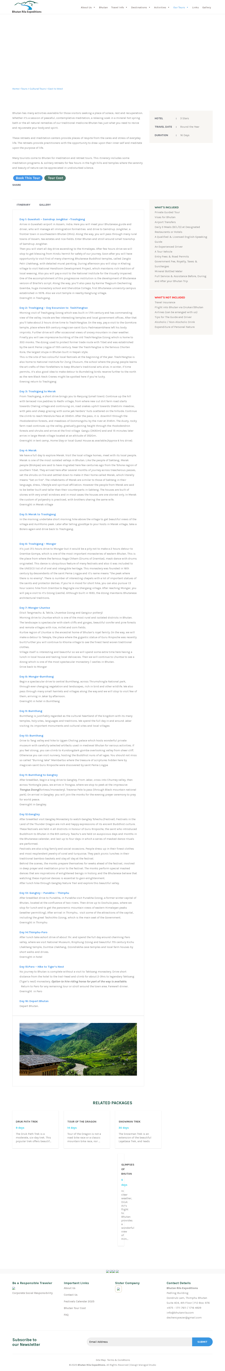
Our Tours (179, 7)
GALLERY (45, 204)
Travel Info (117, 7)
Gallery (206, 7)
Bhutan (103, 7)
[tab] (23, 205)
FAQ (66, 1314)
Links (195, 7)
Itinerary (23, 204)
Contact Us (71, 1294)
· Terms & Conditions (118, 1360)
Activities (160, 7)
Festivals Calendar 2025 (79, 1301)
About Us (86, 7)
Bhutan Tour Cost (75, 1308)
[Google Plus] (27, 184)
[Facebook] (20, 184)
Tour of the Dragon (81, 1121)
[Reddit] (31, 184)
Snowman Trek (129, 1121)
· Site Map (100, 1360)
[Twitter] (23, 184)
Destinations (139, 7)
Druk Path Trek (27, 1121)
